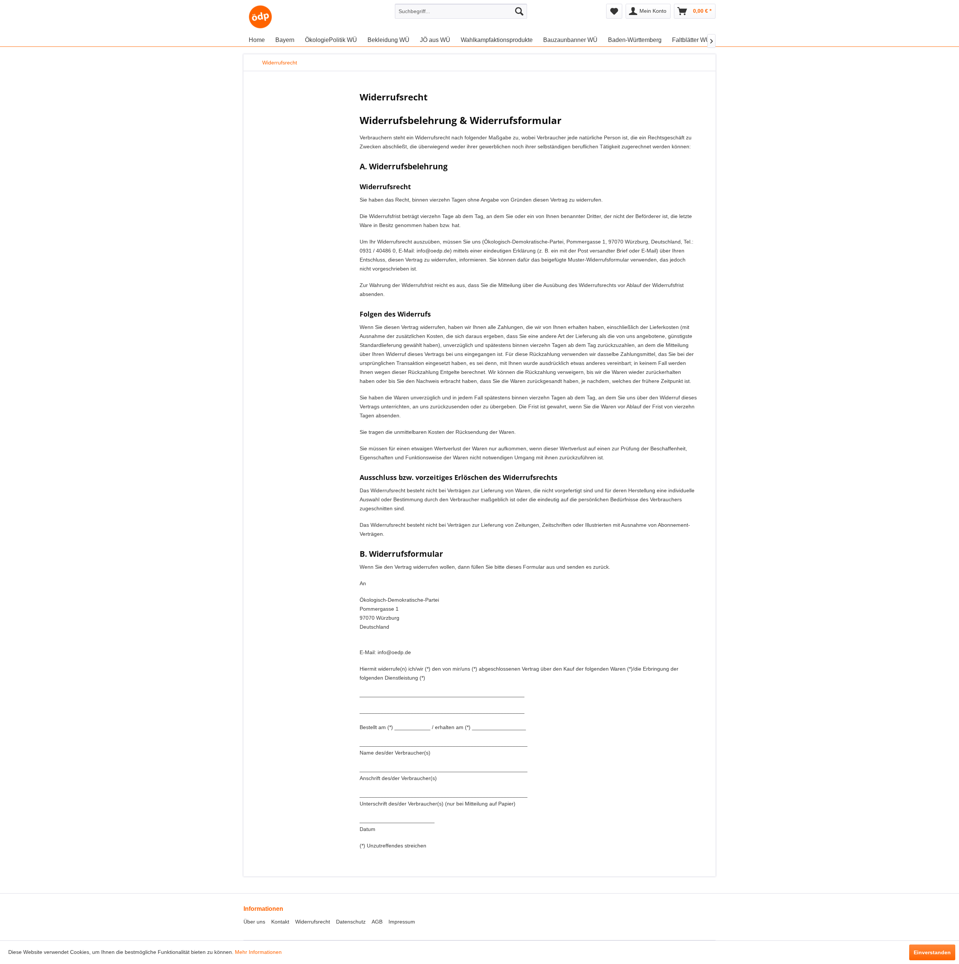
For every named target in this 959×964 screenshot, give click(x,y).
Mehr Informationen (258, 952)
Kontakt (280, 922)
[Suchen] (519, 11)
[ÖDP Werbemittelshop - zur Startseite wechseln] (260, 17)
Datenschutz (351, 922)
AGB (377, 922)
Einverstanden (932, 952)
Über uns (254, 922)
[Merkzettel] (614, 11)
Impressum (401, 922)
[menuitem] (461, 11)
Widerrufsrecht (312, 922)
